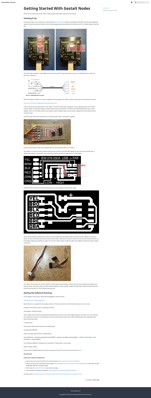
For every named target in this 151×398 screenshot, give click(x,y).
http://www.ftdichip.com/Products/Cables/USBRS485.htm (71, 363)
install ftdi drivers (40, 368)
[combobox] (142, 2)
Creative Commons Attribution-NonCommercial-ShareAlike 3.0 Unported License (58, 374)
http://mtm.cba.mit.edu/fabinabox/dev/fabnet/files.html (40, 103)
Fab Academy (75, 391)
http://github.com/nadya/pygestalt (34, 300)
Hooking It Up (106, 8)
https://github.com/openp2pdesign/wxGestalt (63, 370)
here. (80, 350)
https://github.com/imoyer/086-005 (68, 361)
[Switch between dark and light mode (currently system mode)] (132, 2)
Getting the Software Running (110, 10)
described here (59, 22)
